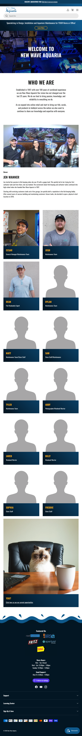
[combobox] (41, 15)
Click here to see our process (49, 2)
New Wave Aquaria (12, 731)
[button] (72, 10)
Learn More (41, 28)
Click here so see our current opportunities (19, 602)
